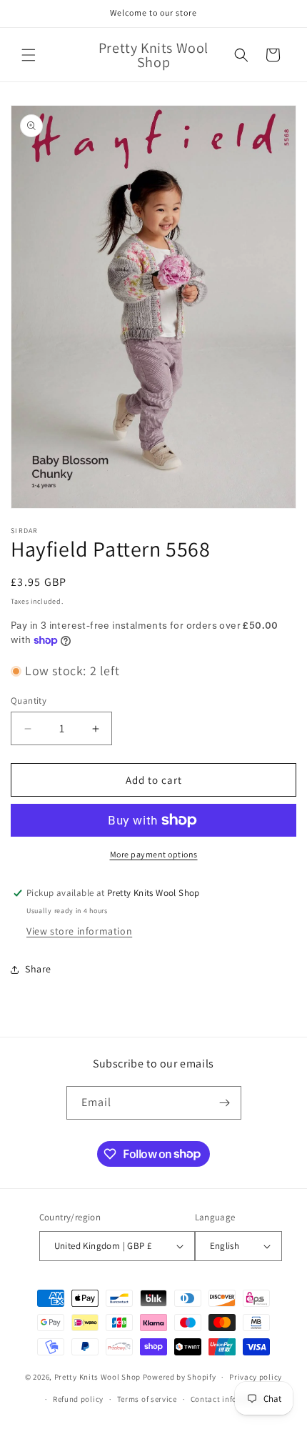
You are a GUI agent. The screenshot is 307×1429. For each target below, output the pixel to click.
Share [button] (38, 968)
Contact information (229, 1399)
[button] (28, 55)
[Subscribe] (225, 1103)
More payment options (154, 854)
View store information (79, 931)
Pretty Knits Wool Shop (97, 1377)
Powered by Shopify (179, 1377)
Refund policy (78, 1399)
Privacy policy (255, 1377)
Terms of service (147, 1399)
